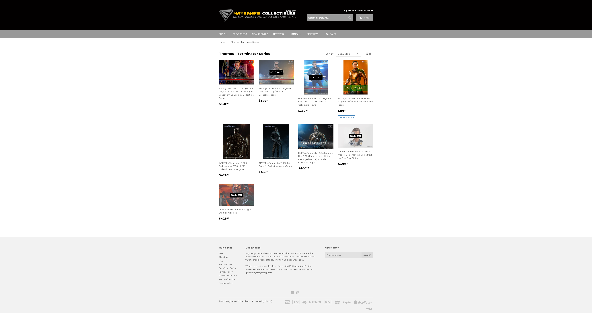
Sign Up (367, 255)
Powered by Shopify (262, 301)
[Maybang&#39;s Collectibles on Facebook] (292, 293)
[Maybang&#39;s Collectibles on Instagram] (297, 293)
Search (222, 253)
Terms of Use (225, 264)
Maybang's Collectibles (237, 301)
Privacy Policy (226, 272)
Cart (367, 17)
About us (223, 257)
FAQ (221, 260)
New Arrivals (260, 34)
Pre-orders (240, 34)
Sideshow (313, 34)
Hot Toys (278, 34)
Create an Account (364, 11)
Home (222, 42)
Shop (222, 34)
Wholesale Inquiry (228, 275)
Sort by (329, 53)
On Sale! (331, 34)
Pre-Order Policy (227, 268)
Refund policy (226, 283)
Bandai (295, 34)
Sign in (347, 11)
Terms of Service (227, 279)
